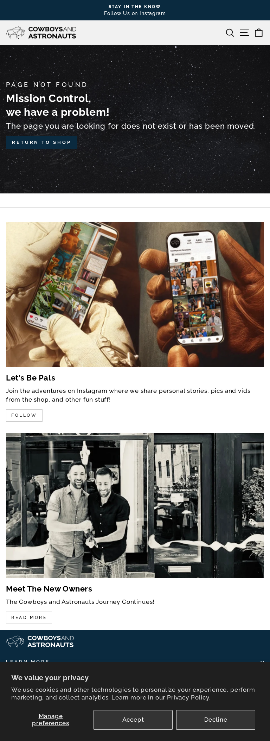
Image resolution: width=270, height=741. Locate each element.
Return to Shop (41, 142)
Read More (29, 617)
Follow (24, 415)
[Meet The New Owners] (135, 505)
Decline (215, 719)
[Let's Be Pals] (135, 294)
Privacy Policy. (188, 697)
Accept (133, 719)
